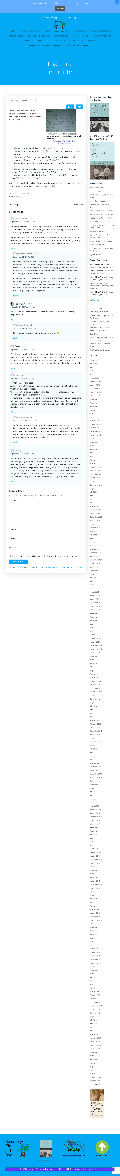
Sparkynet (95, 1169)
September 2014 (96, 870)
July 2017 (93, 749)
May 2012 (93, 941)
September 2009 (96, 1052)
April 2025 (93, 417)
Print (70, 107)
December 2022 (96, 517)
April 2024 (93, 460)
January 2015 (95, 856)
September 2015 (96, 827)
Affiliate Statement (102, 36)
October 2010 (95, 1009)
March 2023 (94, 506)
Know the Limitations (98, 201)
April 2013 (93, 906)
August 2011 (94, 974)
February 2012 (95, 952)
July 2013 (93, 899)
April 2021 (93, 588)
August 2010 (94, 1016)
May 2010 (93, 1027)
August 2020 (94, 617)
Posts (47, 31)
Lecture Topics (22, 41)
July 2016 (93, 792)
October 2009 (95, 1048)
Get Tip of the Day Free (29, 31)
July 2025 (93, 406)
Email (12, 538)
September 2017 (96, 742)
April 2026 (93, 374)
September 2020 (96, 613)
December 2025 (96, 388)
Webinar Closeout (96, 41)
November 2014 (96, 863)
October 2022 (95, 524)
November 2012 (96, 920)
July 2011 (93, 977)
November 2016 (96, 777)
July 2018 (93, 706)
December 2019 (96, 645)
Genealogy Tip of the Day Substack (44, 45)
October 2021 (95, 567)
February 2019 (95, 681)
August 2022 (94, 531)
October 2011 (95, 966)
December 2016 (96, 774)
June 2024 (93, 453)
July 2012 (93, 934)
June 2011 (93, 981)
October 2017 (95, 738)
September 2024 (96, 442)
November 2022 (96, 520)
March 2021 (94, 592)
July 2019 (93, 663)
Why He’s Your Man (97, 188)
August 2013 (94, 895)
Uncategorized (24, 193)
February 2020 (95, 638)
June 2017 (93, 752)
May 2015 (93, 842)
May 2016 (93, 799)
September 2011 (96, 970)
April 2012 (93, 945)
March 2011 (94, 991)
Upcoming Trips (41, 41)
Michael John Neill (18, 100)
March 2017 (94, 763)
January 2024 (95, 470)
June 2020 (93, 624)
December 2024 (96, 431)
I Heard (92, 304)
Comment (14, 500)
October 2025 (95, 396)
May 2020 (93, 627)
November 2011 (96, 963)
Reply (12, 248)
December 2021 (96, 560)
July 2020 (93, 620)
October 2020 (95, 610)
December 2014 (96, 859)
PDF (79, 107)
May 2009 (93, 1066)
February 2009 (95, 1077)
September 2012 (96, 927)
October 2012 (95, 924)
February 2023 (95, 510)
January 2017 (95, 770)
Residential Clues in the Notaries (102, 214)
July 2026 (93, 363)
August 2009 (94, 1056)
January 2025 (95, 428)
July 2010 (93, 1020)
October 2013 (95, 891)
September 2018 (96, 699)
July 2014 (93, 877)
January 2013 (95, 913)
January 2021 (95, 599)
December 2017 (96, 731)
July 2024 (93, 449)
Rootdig (95, 300)
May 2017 (93, 756)
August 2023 (94, 488)
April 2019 (93, 674)
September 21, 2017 (35, 100)
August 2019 (94, 660)
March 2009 (94, 1073)
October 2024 (95, 438)
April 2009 (93, 1070)
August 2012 (94, 931)
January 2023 (95, 513)
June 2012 (93, 938)
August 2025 (94, 403)
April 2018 (93, 717)
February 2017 (95, 767)
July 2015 (93, 834)
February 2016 (95, 809)
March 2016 (94, 806)
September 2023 (96, 485)
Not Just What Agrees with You (101, 218)
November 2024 (96, 435)
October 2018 (95, 695)
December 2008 (96, 1084)
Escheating (94, 221)
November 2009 (96, 1045)
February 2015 (95, 852)
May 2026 (93, 371)
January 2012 (95, 956)
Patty (17, 346)
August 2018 (94, 702)
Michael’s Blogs (16, 36)
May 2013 (93, 902)
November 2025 (96, 392)
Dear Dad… (94, 334)
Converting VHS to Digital (99, 312)
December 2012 (96, 916)
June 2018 (93, 710)
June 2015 (93, 838)
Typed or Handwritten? (98, 244)
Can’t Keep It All (96, 308)
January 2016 (95, 813)
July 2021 (93, 578)
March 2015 (94, 849)
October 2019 (95, 652)
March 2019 (94, 677)
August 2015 (94, 831)
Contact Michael (80, 36)
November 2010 (96, 1006)
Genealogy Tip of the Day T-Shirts (67, 41)
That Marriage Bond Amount (101, 211)
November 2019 (96, 649)
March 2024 (94, 463)
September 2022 (96, 528)
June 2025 (93, 410)
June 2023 (93, 495)
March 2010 (94, 1034)
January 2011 (95, 999)
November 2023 (96, 478)
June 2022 (93, 538)
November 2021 (96, 563)
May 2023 (93, 499)
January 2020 (95, 642)
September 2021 (96, 570)
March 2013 (94, 909)
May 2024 (93, 456)
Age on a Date (95, 254)
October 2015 (95, 824)
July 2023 (93, 492)
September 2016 (96, 784)
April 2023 (93, 503)
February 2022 (95, 553)
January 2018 (95, 727)
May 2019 (93, 670)
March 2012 (94, 949)
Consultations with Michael (78, 45)
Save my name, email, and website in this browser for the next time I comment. (45, 556)
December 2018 (96, 688)
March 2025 (94, 420)
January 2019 (95, 685)
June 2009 (93, 1063)
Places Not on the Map (98, 231)
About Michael (61, 31)
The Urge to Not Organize (100, 350)
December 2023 (96, 474)
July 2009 (93, 1059)
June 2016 (93, 795)
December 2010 (96, 1002)
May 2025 (93, 413)
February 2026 (95, 381)
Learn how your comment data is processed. (62, 567)
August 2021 (94, 574)
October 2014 (95, 866)
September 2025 (96, 399)
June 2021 (93, 581)
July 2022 (93, 535)
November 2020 (96, 606)
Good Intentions (96, 191)
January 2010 (95, 1041)
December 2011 (96, 959)
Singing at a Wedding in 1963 (101, 241)
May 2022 (93, 542)
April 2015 (93, 845)
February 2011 (95, 995)
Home (12, 31)
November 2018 (96, 692)
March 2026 (94, 378)
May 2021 (93, 585)
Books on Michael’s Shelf (39, 36)
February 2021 (95, 595)
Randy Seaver (21, 304)
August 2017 (94, 745)
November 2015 (96, 820)
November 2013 (96, 888)
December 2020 (96, 602)
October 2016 (95, 781)
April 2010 (93, 1031)
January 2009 (95, 1081)
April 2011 (93, 988)
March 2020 (94, 635)
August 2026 (94, 360)
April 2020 (93, 631)
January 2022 (95, 556)
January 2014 (95, 881)
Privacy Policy (61, 36)
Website (12, 547)
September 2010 (96, 1013)
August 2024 (94, 445)
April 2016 (93, 802)
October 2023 (95, 481)
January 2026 (95, 385)
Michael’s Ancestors (101, 31)
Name (12, 529)
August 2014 (94, 874)
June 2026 (93, 367)
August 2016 (94, 788)
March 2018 (94, 720)
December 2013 (96, 884)
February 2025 (95, 424)
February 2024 (95, 467)
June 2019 (93, 667)
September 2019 (96, 656)
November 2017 (96, 735)
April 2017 (93, 760)
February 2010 (95, 1038)
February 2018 (95, 724)
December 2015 (96, 817)
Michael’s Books (80, 31)
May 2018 (93, 713)
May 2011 (93, 984)
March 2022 (94, 549)
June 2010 (93, 1023)
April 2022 (93, 545)
